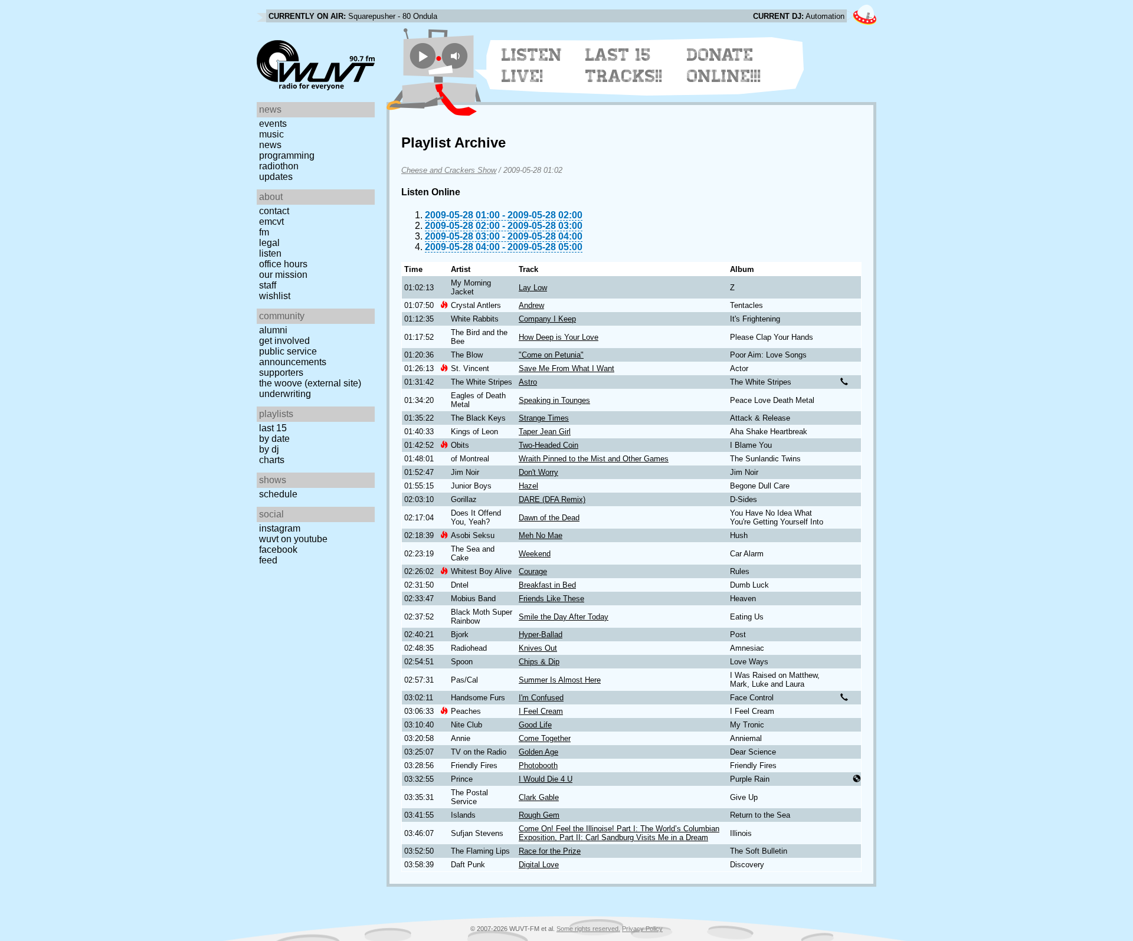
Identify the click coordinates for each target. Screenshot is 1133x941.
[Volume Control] (456, 55)
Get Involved (284, 341)
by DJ (269, 449)
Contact (274, 211)
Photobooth (538, 765)
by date (274, 439)
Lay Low (533, 287)
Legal (269, 243)
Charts (271, 460)
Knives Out (538, 648)
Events (273, 124)
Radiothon (279, 166)
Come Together (545, 738)
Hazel (528, 485)
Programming (287, 155)
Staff (267, 285)
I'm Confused (541, 697)
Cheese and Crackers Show (448, 170)
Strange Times (544, 418)
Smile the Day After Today (563, 616)
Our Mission (283, 275)
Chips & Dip (539, 661)
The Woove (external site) (310, 383)
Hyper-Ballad (540, 634)
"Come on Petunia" (551, 354)
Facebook (278, 550)
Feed (268, 560)
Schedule (278, 494)
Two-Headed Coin (548, 445)
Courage (533, 571)
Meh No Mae (540, 535)
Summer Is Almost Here (560, 680)
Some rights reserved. (588, 928)
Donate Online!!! (724, 65)
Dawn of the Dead (549, 517)
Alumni (273, 330)
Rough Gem (539, 815)
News (270, 145)
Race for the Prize (550, 851)
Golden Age (538, 751)
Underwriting (285, 394)
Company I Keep (547, 318)
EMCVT (271, 222)
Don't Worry (538, 472)
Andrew (531, 305)
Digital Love (539, 864)
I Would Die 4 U (545, 779)
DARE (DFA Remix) (552, 499)
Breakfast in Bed (547, 585)
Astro (528, 382)
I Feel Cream (541, 711)
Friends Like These (551, 598)
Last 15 (273, 428)
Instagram (279, 528)
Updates (276, 177)
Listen (270, 253)
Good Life (535, 724)
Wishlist (274, 296)
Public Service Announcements (292, 356)
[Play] (423, 55)
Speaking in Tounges (554, 400)
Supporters (281, 373)
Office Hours (283, 264)
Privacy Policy (642, 928)
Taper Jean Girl (545, 431)
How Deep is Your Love (558, 337)
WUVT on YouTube (293, 539)
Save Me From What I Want (566, 368)
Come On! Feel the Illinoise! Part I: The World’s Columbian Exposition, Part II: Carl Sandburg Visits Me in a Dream (619, 833)
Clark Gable (539, 797)
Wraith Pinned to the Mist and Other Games (594, 458)
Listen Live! (532, 65)
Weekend (535, 553)
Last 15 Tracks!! (624, 65)
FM (264, 232)
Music (271, 134)
